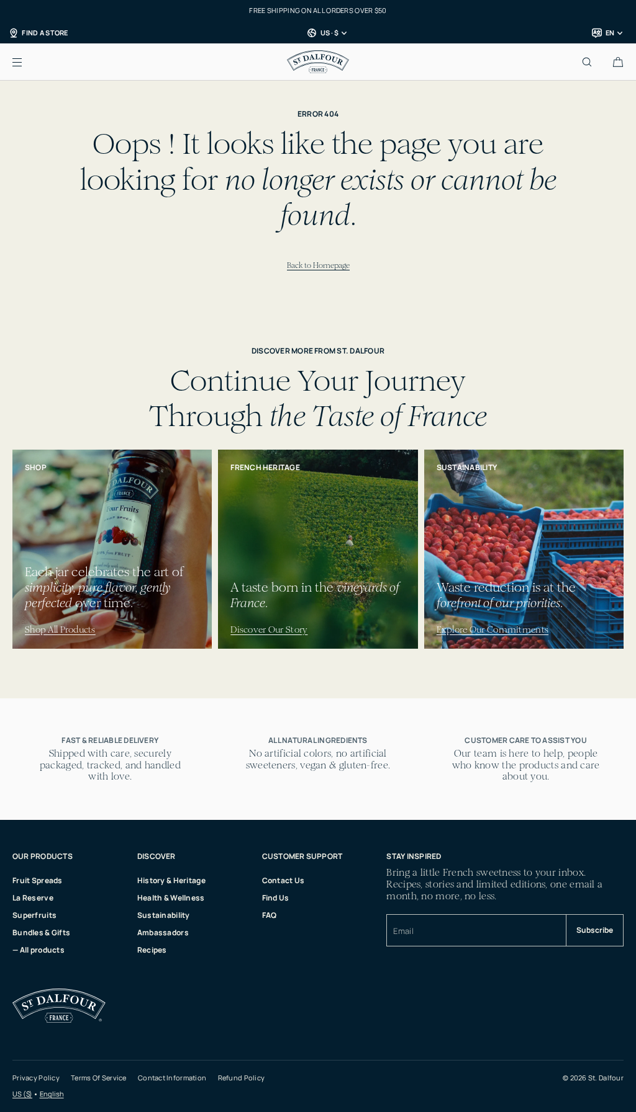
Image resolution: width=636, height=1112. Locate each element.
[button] (618, 61)
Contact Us (283, 880)
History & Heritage (171, 880)
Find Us (275, 897)
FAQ (269, 915)
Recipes (152, 950)
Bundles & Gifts (41, 932)
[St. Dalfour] (318, 62)
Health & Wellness (171, 897)
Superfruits (34, 915)
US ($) (22, 1093)
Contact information (172, 1077)
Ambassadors (163, 932)
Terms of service (98, 1077)
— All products (38, 950)
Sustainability (163, 915)
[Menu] (27, 61)
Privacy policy (36, 1077)
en (610, 32)
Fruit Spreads (37, 880)
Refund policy (241, 1077)
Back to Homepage (318, 265)
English (52, 1093)
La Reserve (32, 897)
